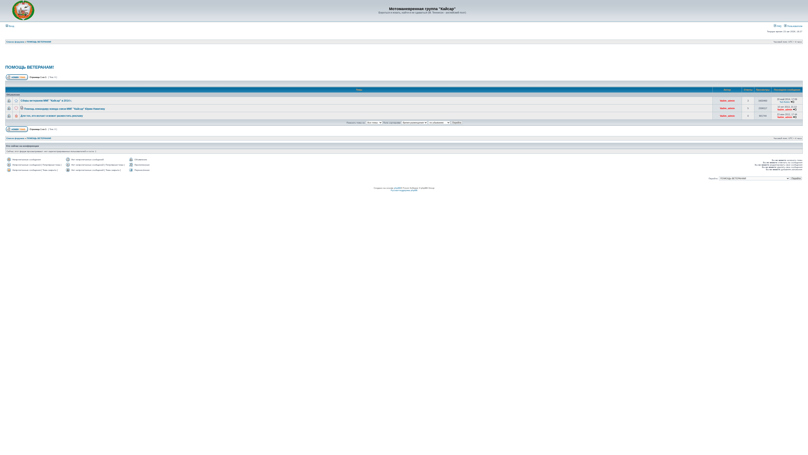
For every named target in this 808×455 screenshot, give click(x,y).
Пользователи (794, 26)
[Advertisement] (404, 55)
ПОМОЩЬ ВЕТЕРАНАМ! (39, 42)
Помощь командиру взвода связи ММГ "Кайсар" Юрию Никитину (64, 108)
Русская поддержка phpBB (404, 190)
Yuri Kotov (785, 102)
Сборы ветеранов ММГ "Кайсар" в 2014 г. (46, 100)
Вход (11, 26)
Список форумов (15, 42)
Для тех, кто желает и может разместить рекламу (52, 115)
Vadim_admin (727, 100)
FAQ (778, 26)
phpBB (397, 188)
